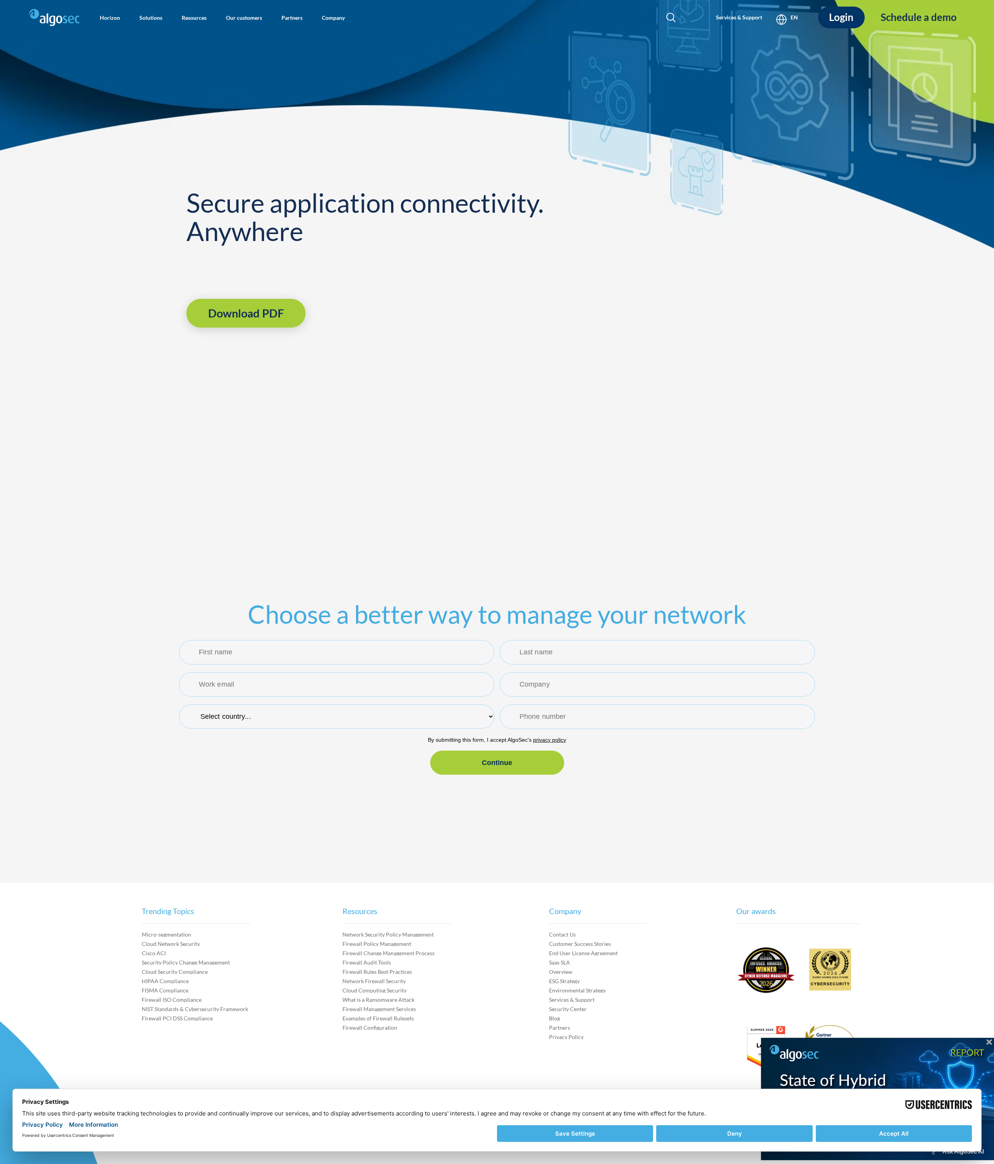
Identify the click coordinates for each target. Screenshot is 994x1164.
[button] (110, 17)
